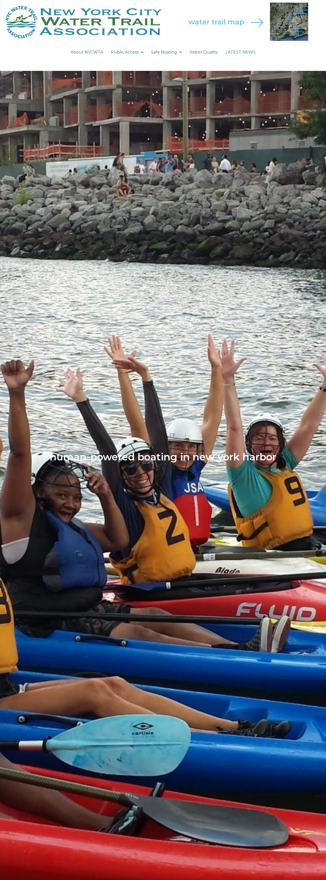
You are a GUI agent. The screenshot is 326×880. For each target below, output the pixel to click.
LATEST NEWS (241, 52)
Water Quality (203, 52)
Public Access (125, 52)
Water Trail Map (216, 22)
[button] (127, 52)
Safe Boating (164, 52)
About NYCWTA (87, 52)
